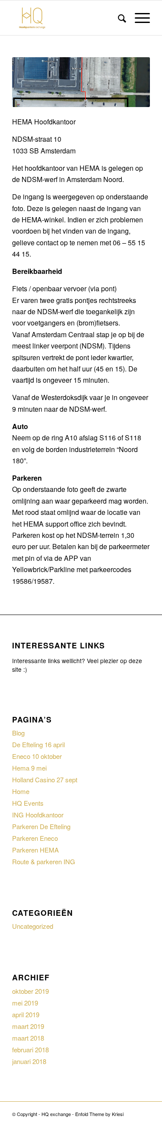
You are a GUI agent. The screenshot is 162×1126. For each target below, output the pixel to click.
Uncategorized (32, 926)
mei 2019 (25, 1002)
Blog (18, 732)
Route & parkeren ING (43, 861)
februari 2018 (30, 1049)
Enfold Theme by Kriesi (99, 1113)
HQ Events (28, 802)
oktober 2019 (30, 991)
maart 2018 (28, 1037)
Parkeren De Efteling (41, 826)
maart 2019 (28, 1026)
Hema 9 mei (29, 767)
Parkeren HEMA (35, 849)
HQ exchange (56, 1113)
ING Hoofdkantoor (38, 814)
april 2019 (25, 1014)
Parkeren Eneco (35, 838)
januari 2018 (29, 1061)
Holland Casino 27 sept (44, 779)
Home (20, 791)
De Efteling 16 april (38, 744)
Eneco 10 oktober (37, 756)
